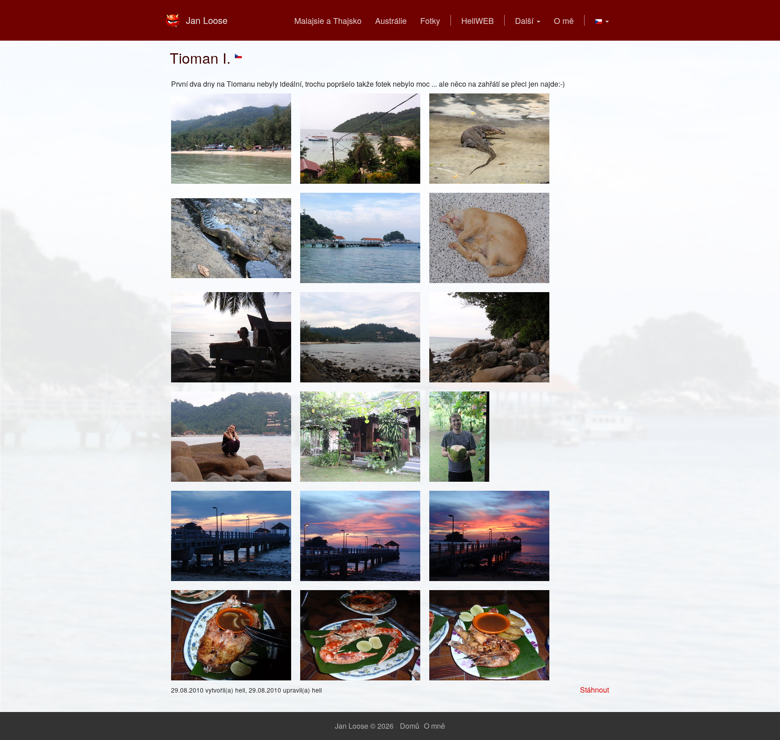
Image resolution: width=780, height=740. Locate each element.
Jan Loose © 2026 (364, 726)
